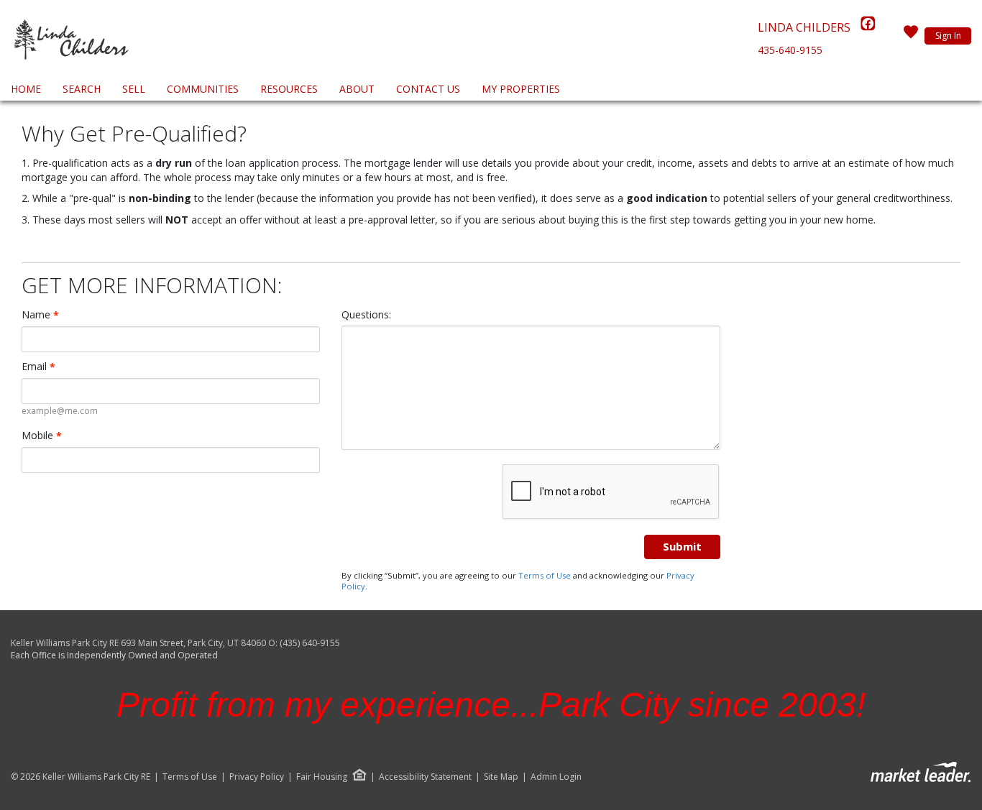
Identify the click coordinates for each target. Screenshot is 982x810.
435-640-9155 (790, 50)
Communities (203, 89)
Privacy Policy (256, 777)
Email (38, 366)
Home (26, 89)
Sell (133, 89)
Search (82, 89)
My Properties (521, 89)
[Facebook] (868, 27)
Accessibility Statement (425, 777)
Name (40, 315)
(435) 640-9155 (310, 643)
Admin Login (556, 777)
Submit (682, 546)
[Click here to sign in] (910, 36)
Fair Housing (321, 776)
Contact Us (428, 89)
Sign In (948, 35)
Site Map (501, 777)
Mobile (42, 435)
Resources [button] (289, 89)
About (357, 89)
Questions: (366, 314)
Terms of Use (544, 575)
